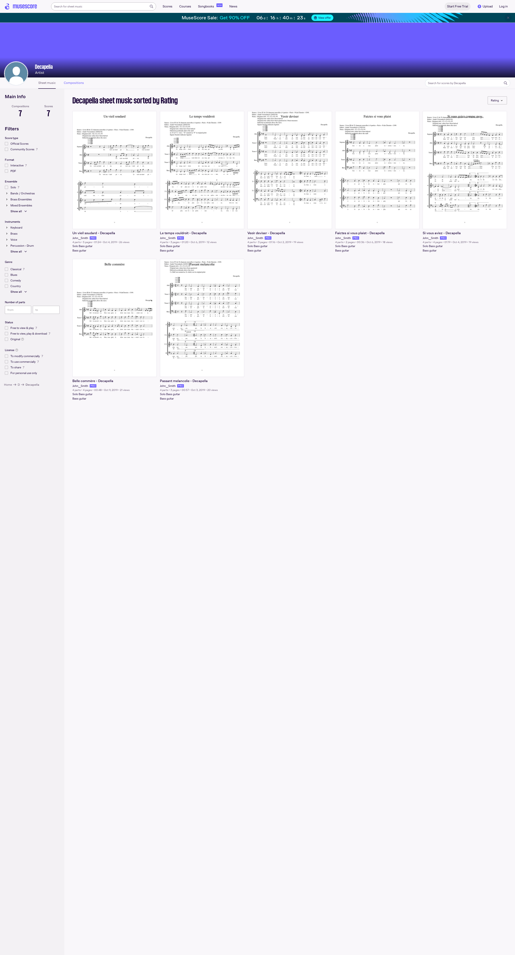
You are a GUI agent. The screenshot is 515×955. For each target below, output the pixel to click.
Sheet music (47, 82)
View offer (324, 17)
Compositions (74, 82)
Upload (488, 6)
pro (93, 238)
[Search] (151, 6)
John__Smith (80, 238)
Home (8, 384)
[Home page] (21, 6)
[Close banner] (508, 17)
